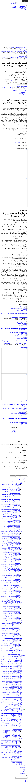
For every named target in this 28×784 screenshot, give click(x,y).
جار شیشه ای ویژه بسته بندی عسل (10, 343)
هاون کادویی (19, 763)
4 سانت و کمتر (17, 142)
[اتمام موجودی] (22, 322)
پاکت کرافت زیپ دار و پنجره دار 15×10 (11, 737)
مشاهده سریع (24, 309)
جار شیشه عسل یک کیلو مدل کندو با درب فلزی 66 (14, 340)
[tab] (13, 92)
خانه (26, 47)
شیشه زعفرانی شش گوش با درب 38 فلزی (10, 601)
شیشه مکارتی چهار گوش (18, 90)
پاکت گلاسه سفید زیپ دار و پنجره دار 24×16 (10, 745)
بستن (26, 776)
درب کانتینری (16, 88)
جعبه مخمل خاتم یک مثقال (16, 761)
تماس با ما (14, 433)
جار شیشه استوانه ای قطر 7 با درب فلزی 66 (12, 602)
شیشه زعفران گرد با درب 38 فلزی (12, 598)
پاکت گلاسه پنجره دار (17, 738)
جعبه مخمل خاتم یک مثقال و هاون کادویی (13, 759)
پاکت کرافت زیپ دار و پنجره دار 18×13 (11, 736)
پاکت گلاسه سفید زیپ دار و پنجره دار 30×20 (10, 742)
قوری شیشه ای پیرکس (17, 762)
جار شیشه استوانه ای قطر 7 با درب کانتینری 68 (12, 548)
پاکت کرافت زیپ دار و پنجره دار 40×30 (11, 730)
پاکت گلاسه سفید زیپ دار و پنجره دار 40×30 (10, 740)
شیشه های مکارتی (12, 47)
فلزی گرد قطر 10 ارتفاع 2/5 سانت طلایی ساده (12, 681)
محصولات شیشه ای (21, 47)
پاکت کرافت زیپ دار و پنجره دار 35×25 (11, 731)
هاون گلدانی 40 (19, 764)
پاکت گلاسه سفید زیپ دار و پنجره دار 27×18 (10, 743)
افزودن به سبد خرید (21, 84)
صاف (11, 80)
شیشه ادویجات (10, 88)
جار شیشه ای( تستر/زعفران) (16, 587)
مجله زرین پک (14, 432)
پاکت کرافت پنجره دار (17, 729)
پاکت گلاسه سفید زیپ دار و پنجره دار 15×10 (10, 747)
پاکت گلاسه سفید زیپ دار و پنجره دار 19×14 (10, 746)
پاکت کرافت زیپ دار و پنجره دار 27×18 (11, 733)
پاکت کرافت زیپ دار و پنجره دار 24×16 (11, 735)
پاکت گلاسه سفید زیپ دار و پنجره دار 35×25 (10, 741)
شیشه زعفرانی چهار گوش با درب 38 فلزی (10, 599)
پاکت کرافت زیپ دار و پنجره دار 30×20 (11, 732)
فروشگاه (14, 431)
